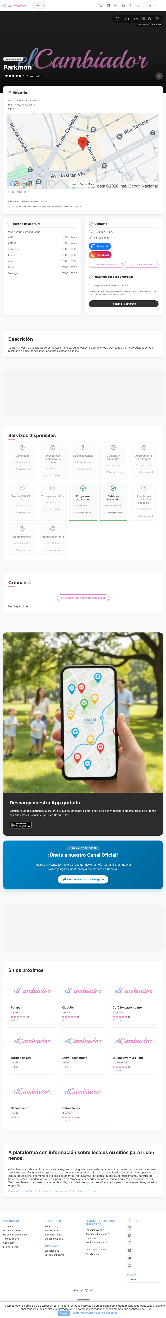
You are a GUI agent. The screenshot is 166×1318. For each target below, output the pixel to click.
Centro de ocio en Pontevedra (51, 1191)
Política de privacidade (15, 1234)
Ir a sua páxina (101, 237)
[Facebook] (129, 1228)
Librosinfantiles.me (54, 1254)
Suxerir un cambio (106, 264)
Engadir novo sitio (53, 1238)
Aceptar (64, 1313)
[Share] (159, 76)
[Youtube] (129, 1265)
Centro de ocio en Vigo (20, 1191)
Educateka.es (51, 1250)
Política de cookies (13, 1230)
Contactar (8, 1242)
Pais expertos (51, 1230)
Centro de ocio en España (83, 1191)
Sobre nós (8, 1226)
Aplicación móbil (53, 1234)
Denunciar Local (144, 264)
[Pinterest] (129, 1250)
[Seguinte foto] (136, 18)
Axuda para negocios (96, 1242)
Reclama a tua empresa (97, 1234)
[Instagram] (129, 1243)
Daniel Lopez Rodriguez (149, 24)
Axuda (47, 1226)
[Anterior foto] (117, 18)
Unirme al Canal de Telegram (85, 879)
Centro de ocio (13, 59)
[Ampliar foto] (157, 18)
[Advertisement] (83, 391)
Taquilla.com (92, 1254)
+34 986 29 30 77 (103, 232)
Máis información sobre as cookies (95, 1312)
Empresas (90, 1238)
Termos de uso (11, 1238)
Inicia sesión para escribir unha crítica (83, 597)
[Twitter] (129, 1235)
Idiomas (132, 1274)
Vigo (38, 5)
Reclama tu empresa (124, 303)
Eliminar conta (10, 1246)
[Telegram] (129, 1258)
